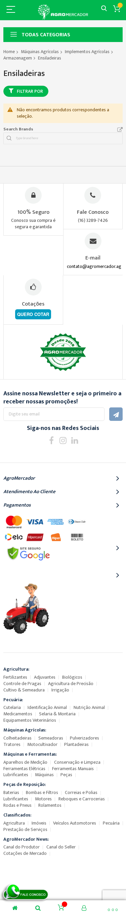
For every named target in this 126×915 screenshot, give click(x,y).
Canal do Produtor (21, 847)
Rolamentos (49, 805)
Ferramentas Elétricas (24, 768)
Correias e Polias (81, 792)
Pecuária (111, 823)
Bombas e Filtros (42, 792)
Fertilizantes (15, 677)
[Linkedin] (75, 440)
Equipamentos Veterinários (29, 720)
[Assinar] (116, 414)
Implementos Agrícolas (87, 51)
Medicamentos (17, 714)
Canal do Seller (61, 847)
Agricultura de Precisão (70, 683)
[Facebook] (51, 440)
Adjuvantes (44, 677)
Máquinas (44, 775)
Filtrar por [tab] (30, 91)
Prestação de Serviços (25, 829)
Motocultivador (42, 744)
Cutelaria (12, 707)
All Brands (120, 129)
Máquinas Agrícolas (40, 51)
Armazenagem (17, 58)
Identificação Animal (47, 707)
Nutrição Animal (89, 707)
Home (9, 51)
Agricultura (14, 823)
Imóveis (39, 823)
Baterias (11, 792)
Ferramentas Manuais (73, 768)
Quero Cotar (33, 314)
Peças (66, 775)
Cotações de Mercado (25, 853)
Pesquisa (104, 8)
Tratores (11, 744)
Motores (43, 799)
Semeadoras (50, 738)
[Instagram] (63, 440)
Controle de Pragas (22, 683)
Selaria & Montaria (57, 714)
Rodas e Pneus (17, 805)
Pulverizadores (84, 738)
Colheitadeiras (17, 738)
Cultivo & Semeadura (24, 690)
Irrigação (60, 690)
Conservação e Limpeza (77, 762)
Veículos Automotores (74, 823)
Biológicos (72, 677)
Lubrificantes (15, 775)
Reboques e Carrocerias (81, 799)
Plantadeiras (76, 744)
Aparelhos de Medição (25, 762)
